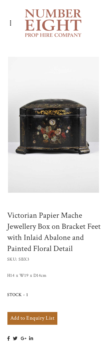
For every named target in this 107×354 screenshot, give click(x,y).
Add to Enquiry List (32, 318)
